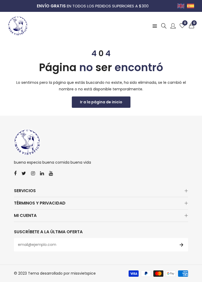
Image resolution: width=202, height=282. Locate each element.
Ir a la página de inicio (101, 102)
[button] (191, 26)
